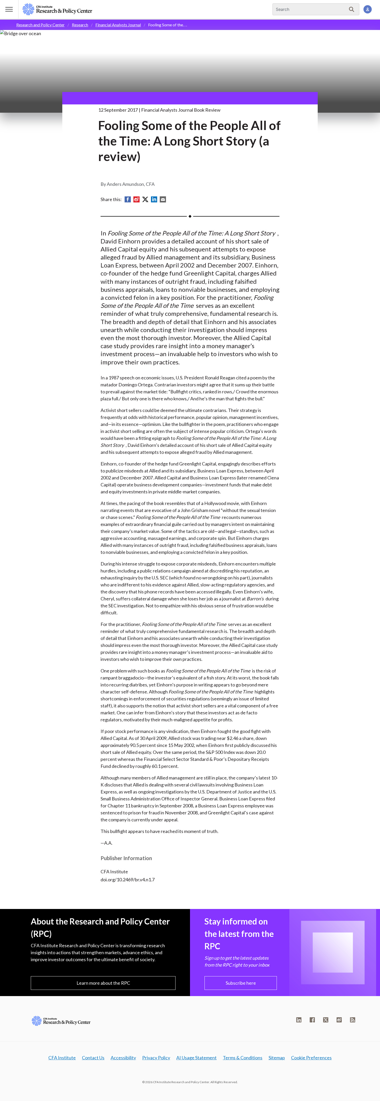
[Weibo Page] (339, 1019)
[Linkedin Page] (298, 1019)
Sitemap (277, 1057)
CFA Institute (62, 1057)
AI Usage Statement (196, 1057)
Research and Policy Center (40, 24)
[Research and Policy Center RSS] (352, 1019)
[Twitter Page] (325, 1019)
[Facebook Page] (312, 1019)
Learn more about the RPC (103, 983)
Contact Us (93, 1057)
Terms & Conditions (242, 1057)
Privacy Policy (156, 1057)
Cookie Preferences (311, 1057)
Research (80, 24)
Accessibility (123, 1057)
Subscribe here (241, 983)
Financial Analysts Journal (118, 24)
